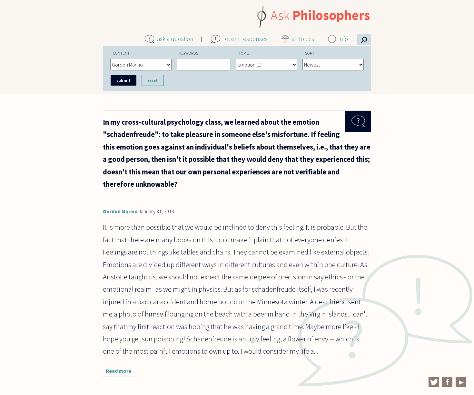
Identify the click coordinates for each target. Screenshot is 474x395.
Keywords (188, 53)
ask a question (175, 39)
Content (121, 53)
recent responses (245, 39)
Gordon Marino (120, 211)
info (343, 39)
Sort (309, 53)
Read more (120, 372)
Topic (244, 53)
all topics (302, 39)
